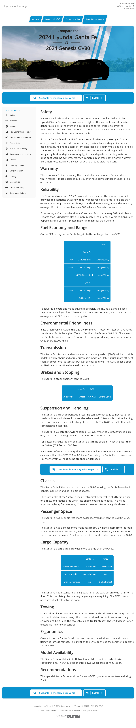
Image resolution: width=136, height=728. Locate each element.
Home (35, 19)
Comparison (14, 110)
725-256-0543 (128, 8)
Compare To (72, 19)
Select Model (52, 19)
